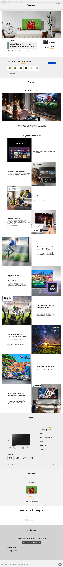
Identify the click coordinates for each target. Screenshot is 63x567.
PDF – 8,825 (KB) (12, 553)
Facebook (2, 563)
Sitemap (6, 564)
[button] (60, 564)
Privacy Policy (15, 564)
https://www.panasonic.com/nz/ (9, 0)
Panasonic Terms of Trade (21, 564)
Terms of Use (10, 564)
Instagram (8, 563)
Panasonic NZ (3, 3)
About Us (2, 564)
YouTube (5, 563)
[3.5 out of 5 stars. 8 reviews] (23, 63)
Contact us (27, 564)
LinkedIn (12, 563)
